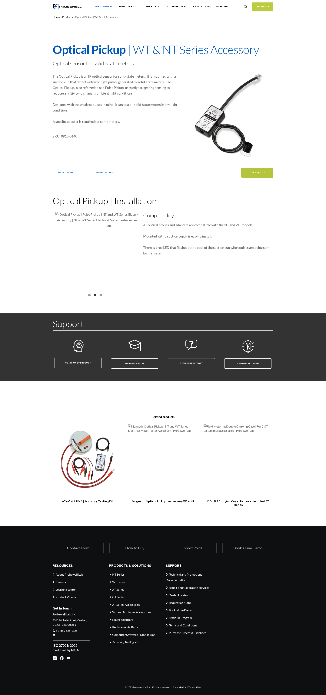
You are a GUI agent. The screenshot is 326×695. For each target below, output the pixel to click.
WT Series (118, 581)
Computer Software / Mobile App (133, 634)
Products (67, 17)
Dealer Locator (178, 595)
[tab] (89, 295)
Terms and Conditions (183, 625)
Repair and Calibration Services (189, 587)
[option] (95, 249)
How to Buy (134, 548)
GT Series (118, 597)
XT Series (118, 589)
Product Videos (66, 597)
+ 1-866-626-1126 (66, 630)
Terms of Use (194, 687)
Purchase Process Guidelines (187, 632)
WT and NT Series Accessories (131, 612)
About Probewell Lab (69, 574)
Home (56, 17)
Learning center (66, 589)
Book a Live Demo (180, 610)
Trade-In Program (180, 617)
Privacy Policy (179, 687)
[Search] (243, 6)
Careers (61, 581)
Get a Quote (263, 6)
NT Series (118, 574)
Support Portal (191, 548)
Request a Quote (180, 602)
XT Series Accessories (126, 604)
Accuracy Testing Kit (125, 642)
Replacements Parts (125, 627)
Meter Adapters (122, 619)
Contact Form (78, 548)
